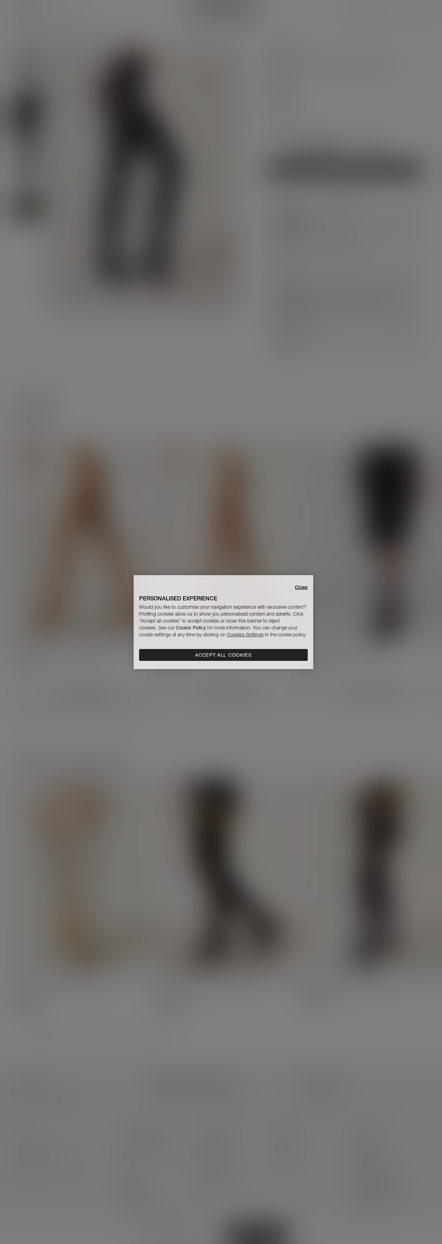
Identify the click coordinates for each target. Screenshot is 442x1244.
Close (301, 587)
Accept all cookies (223, 655)
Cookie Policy (191, 628)
